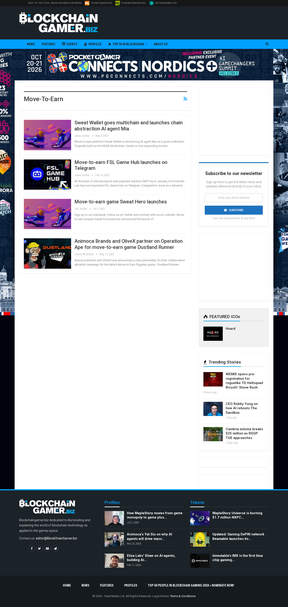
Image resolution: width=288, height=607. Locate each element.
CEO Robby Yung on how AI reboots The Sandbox (242, 408)
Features (48, 44)
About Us (161, 44)
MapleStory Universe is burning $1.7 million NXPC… (237, 515)
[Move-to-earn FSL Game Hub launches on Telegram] (47, 174)
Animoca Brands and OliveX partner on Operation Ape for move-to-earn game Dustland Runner (128, 244)
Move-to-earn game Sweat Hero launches (120, 202)
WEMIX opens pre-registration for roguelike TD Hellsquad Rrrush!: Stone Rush (244, 380)
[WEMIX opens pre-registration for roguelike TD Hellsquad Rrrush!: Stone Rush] (213, 379)
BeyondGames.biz (166, 3)
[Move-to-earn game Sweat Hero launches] (47, 214)
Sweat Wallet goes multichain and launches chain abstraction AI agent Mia (128, 125)
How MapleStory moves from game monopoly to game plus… (154, 515)
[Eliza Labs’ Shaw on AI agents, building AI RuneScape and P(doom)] (114, 561)
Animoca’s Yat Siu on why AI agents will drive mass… (149, 536)
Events (72, 44)
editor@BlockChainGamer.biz (56, 538)
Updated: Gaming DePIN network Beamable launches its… (238, 536)
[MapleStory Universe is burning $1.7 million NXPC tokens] (199, 518)
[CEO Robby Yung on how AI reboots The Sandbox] (213, 409)
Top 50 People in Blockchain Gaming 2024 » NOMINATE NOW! (191, 585)
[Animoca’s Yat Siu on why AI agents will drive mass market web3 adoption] (114, 539)
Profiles (94, 44)
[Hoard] (213, 334)
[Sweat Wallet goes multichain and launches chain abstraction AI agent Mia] (47, 135)
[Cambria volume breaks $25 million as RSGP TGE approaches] (213, 434)
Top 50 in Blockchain (128, 44)
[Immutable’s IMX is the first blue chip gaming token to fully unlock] (199, 561)
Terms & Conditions (183, 596)
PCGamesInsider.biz (133, 3)
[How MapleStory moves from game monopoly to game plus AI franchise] (114, 518)
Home (67, 585)
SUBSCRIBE (236, 210)
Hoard (230, 329)
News (31, 44)
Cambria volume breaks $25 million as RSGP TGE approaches (244, 433)
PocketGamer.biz (101, 3)
